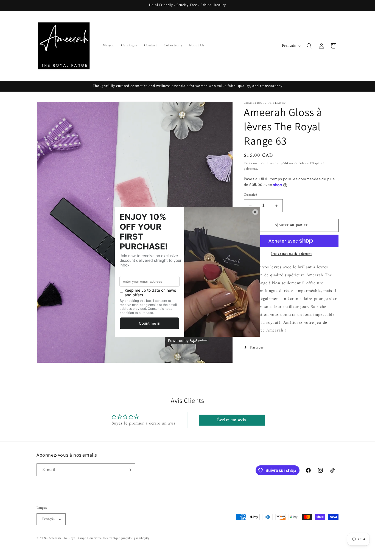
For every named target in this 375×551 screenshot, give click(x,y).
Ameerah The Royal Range (67, 538)
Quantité (250, 195)
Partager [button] (257, 347)
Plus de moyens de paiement (291, 254)
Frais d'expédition (280, 163)
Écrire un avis (231, 420)
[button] (309, 46)
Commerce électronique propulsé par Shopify (118, 538)
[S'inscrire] (129, 469)
